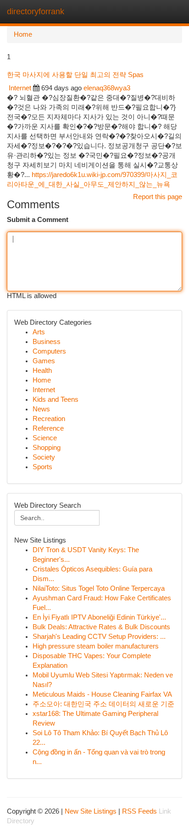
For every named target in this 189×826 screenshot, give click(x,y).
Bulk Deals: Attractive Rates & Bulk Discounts (101, 627)
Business (47, 341)
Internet (20, 88)
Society (44, 457)
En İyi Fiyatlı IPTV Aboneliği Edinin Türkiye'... (99, 617)
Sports (42, 467)
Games (44, 361)
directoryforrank (35, 11)
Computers (49, 351)
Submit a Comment (37, 219)
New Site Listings (91, 811)
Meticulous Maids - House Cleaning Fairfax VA (102, 694)
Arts (39, 332)
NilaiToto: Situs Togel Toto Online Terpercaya (99, 588)
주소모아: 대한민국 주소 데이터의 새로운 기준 (103, 704)
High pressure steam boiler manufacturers (96, 646)
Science (45, 438)
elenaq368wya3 (106, 88)
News (41, 409)
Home (23, 34)
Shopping (47, 447)
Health (42, 370)
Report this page (157, 196)
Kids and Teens (55, 399)
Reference (48, 428)
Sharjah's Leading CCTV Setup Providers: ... (99, 636)
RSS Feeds (139, 811)
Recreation (49, 418)
